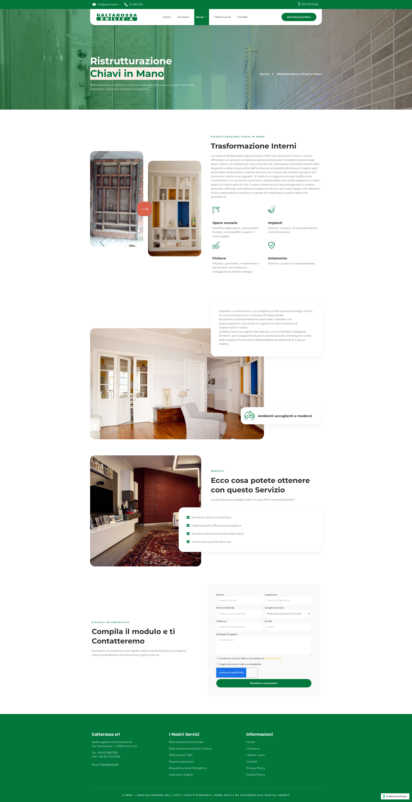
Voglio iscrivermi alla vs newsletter (240, 664)
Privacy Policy (273, 658)
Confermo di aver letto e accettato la (250, 658)
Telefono (221, 621)
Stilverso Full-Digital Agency (265, 795)
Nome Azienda (225, 607)
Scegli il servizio (274, 607)
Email (268, 621)
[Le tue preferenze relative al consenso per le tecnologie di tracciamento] (395, 796)
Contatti (242, 17)
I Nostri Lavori (222, 17)
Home (167, 17)
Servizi (200, 17)
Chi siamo (183, 17)
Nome (220, 594)
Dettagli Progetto (227, 634)
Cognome (271, 594)
